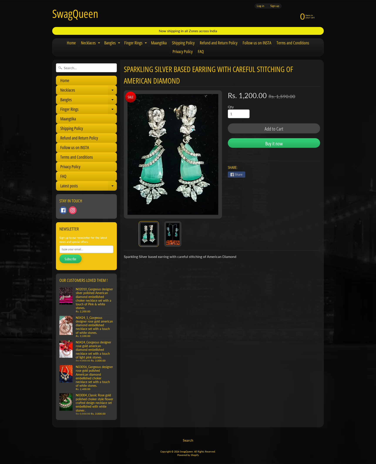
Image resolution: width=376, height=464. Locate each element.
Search (188, 440)
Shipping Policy (183, 43)
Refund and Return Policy (218, 43)
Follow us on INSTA (257, 43)
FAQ (201, 51)
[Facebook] (63, 210)
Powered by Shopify (188, 455)
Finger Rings (136, 43)
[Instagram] (73, 210)
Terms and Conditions (293, 43)
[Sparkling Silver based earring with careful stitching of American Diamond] (149, 234)
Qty (231, 107)
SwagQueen (75, 13)
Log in (260, 6)
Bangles (112, 43)
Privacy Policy (183, 51)
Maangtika (159, 43)
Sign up (274, 6)
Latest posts (88, 187)
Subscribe (70, 259)
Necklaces (91, 43)
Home (71, 43)
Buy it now (274, 143)
